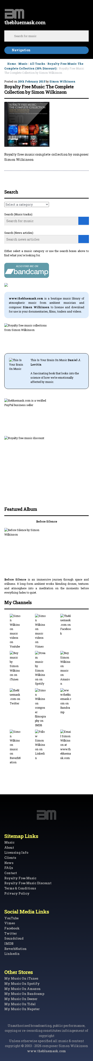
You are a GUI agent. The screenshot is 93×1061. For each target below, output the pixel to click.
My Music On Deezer (20, 999)
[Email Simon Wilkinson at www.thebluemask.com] (71, 745)
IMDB (9, 943)
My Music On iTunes (21, 978)
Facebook (12, 928)
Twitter (10, 933)
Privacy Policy (17, 893)
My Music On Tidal (20, 1004)
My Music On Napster (22, 1009)
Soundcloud (13, 938)
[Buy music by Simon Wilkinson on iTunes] (21, 666)
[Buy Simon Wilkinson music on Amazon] (71, 668)
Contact (10, 873)
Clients (10, 858)
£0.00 (84, 11)
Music (22, 63)
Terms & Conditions (20, 888)
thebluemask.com (24, 22)
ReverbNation (15, 949)
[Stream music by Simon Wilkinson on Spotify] (46, 668)
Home (11, 63)
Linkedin (12, 954)
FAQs (8, 868)
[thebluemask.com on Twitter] (21, 697)
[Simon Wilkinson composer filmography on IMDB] (46, 708)
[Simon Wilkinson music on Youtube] (21, 631)
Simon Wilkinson (62, 81)
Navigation (21, 50)
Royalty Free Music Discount (27, 883)
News (8, 863)
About (9, 847)
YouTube (11, 918)
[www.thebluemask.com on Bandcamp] (71, 701)
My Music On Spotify (22, 983)
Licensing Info (16, 852)
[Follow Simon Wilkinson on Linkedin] (46, 745)
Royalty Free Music (20, 878)
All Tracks (37, 63)
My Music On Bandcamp (24, 994)
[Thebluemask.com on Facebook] (71, 625)
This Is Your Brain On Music (48, 360)
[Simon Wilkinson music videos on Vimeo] (46, 631)
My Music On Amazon (22, 989)
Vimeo (9, 923)
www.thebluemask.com (46, 1051)
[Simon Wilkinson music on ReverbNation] (21, 747)
